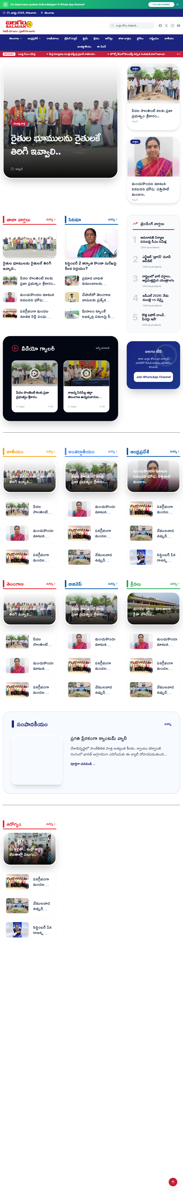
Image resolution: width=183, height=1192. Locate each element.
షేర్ (52, 406)
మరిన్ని (49, 219)
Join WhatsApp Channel (153, 377)
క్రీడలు (96, 38)
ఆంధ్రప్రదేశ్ (33, 38)
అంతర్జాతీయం (84, 46)
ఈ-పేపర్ (101, 46)
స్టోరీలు (140, 38)
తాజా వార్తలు (124, 38)
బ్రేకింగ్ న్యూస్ (71, 38)
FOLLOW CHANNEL (161, 4)
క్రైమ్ (85, 38)
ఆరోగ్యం (109, 38)
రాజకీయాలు (53, 38)
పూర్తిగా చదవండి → (83, 764)
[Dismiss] (177, 4)
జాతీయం (169, 38)
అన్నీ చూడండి (102, 347)
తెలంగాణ (14, 38)
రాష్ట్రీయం (154, 38)
